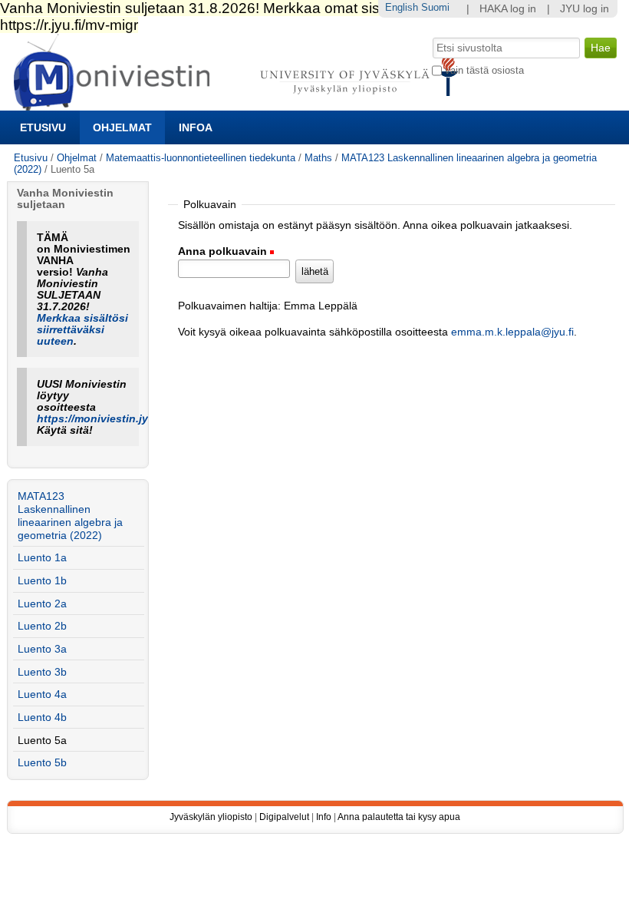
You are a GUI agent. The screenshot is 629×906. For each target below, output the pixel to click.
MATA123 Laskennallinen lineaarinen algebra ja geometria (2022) (70, 516)
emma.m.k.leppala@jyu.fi (512, 332)
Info (323, 817)
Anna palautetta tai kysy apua (399, 817)
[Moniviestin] (240, 104)
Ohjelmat (122, 127)
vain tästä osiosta (484, 70)
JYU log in (584, 9)
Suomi (435, 7)
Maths (318, 158)
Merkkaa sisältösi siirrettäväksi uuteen (82, 329)
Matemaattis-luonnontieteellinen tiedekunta (200, 158)
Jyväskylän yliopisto (211, 817)
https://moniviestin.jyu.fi (101, 419)
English (401, 7)
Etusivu (43, 127)
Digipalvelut (284, 817)
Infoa (195, 127)
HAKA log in (507, 9)
